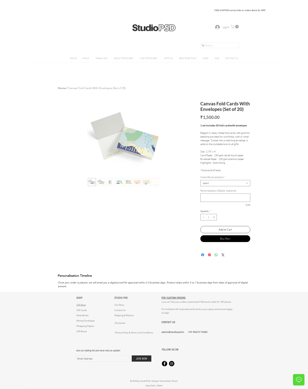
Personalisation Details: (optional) (218, 190)
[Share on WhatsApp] (216, 255)
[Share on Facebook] (203, 255)
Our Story (119, 305)
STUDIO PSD (121, 297)
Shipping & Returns (124, 315)
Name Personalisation (213, 177)
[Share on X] (223, 255)
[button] (235, 26)
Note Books (82, 315)
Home (62, 88)
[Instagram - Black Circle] (171, 363)
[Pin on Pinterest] (209, 255)
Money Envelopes (85, 320)
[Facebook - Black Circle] (164, 363)
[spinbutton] (208, 217)
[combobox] (225, 183)
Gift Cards (81, 310)
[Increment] (214, 217)
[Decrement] (203, 217)
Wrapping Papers (85, 326)
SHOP (79, 297)
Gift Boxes (81, 331)
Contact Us (120, 310)
